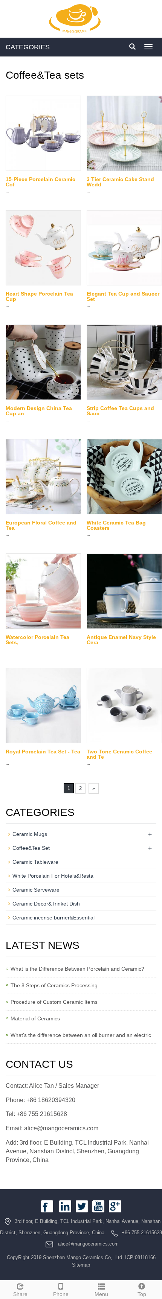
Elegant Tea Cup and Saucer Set (123, 296)
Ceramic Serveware (36, 890)
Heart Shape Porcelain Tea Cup (39, 296)
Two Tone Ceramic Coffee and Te (119, 754)
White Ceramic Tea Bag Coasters (116, 525)
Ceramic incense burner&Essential (53, 918)
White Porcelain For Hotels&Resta (52, 876)
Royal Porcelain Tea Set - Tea (43, 752)
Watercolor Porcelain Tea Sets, (37, 639)
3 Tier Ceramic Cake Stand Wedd (120, 182)
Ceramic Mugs (29, 834)
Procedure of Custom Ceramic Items (54, 1002)
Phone (61, 1294)
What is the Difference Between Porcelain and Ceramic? (77, 969)
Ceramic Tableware (35, 862)
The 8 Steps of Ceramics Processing (54, 985)
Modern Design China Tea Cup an (39, 410)
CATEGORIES (28, 47)
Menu (101, 1294)
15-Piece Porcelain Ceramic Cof (40, 182)
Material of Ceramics (35, 1018)
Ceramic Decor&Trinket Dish (46, 904)
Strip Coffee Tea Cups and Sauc (120, 410)
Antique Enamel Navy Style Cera (121, 639)
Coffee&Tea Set (31, 848)
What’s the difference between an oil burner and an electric (81, 1035)
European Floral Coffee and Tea (41, 525)
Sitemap (81, 1265)
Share (20, 1294)
